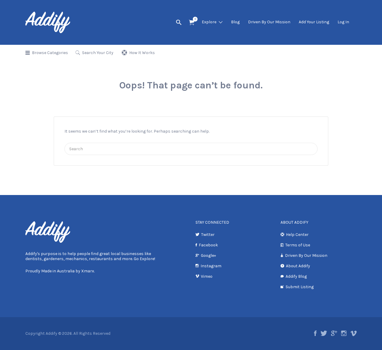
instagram (343, 333)
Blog (235, 21)
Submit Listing (300, 286)
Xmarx (87, 271)
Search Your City (97, 52)
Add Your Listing (314, 21)
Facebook (208, 245)
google (334, 333)
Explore (209, 21)
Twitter (208, 234)
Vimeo (206, 276)
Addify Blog (296, 276)
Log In (343, 21)
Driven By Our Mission (269, 21)
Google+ (208, 255)
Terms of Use (297, 245)
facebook (315, 333)
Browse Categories (50, 52)
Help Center (297, 234)
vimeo (353, 333)
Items (191, 22)
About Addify (298, 265)
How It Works (142, 52)
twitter (324, 333)
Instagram (211, 265)
